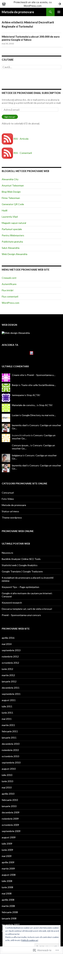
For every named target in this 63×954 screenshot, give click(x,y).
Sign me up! (9, 117)
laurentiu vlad (19, 425)
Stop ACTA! (33, 395)
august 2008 (9, 874)
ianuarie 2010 (9, 806)
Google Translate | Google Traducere (22, 571)
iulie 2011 (7, 706)
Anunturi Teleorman (13, 185)
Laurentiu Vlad (10, 216)
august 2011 (9, 700)
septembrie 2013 (11, 650)
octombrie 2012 (10, 662)
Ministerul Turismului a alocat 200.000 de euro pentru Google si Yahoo (31, 38)
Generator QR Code (13, 204)
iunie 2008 (7, 887)
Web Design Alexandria (14, 254)
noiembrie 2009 (10, 818)
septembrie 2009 (11, 831)
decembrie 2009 (10, 812)
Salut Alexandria (10, 247)
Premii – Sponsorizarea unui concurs (21, 615)
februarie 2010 (10, 799)
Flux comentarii (10, 296)
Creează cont (9, 277)
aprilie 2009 (8, 862)
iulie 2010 (7, 774)
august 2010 (9, 768)
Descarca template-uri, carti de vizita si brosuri (27, 608)
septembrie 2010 (11, 762)
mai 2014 (7, 644)
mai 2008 (7, 893)
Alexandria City (10, 179)
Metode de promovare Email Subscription (31, 92)
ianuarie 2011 (9, 737)
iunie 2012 (7, 668)
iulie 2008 (7, 881)
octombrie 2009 (10, 824)
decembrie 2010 (10, 743)
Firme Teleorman (11, 197)
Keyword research (12, 602)
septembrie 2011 (11, 693)
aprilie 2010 (8, 793)
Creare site (18, 374)
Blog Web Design (11, 191)
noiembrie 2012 (10, 656)
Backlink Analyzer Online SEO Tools (21, 558)
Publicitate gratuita (12, 241)
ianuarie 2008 (9, 918)
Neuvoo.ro (7, 552)
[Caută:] (31, 67)
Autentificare (9, 284)
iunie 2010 (7, 781)
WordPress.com (10, 302)
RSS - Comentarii (22, 152)
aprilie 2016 (8, 637)
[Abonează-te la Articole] (7, 138)
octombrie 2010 (10, 756)
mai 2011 (7, 718)
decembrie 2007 (10, 924)
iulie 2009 (7, 843)
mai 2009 (7, 856)
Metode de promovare (18, 12)
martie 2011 (8, 725)
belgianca (17, 455)
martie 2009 (8, 868)
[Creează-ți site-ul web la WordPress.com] (31, 4)
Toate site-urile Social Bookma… (38, 385)
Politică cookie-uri (29, 940)
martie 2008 (8, 905)
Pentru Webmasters (13, 235)
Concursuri (8, 492)
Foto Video (8, 498)
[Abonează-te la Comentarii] (7, 152)
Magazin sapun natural (14, 222)
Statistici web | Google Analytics (19, 565)
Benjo (15, 385)
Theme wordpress (12, 517)
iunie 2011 (7, 712)
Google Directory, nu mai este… (39, 415)
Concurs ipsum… (21, 445)
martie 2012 (8, 675)
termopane (18, 395)
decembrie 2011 (10, 687)
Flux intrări (7, 290)
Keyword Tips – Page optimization (20, 587)
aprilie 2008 (8, 899)
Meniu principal (59, 12)
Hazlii (4, 210)
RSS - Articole (21, 138)
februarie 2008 (10, 912)
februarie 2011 (10, 731)
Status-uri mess (10, 511)
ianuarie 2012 (9, 681)
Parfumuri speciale (12, 229)
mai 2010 (7, 787)
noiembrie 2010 (10, 750)
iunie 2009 (7, 849)
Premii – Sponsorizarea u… (41, 374)
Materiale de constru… (24, 405)
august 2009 (9, 837)
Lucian (15, 415)
